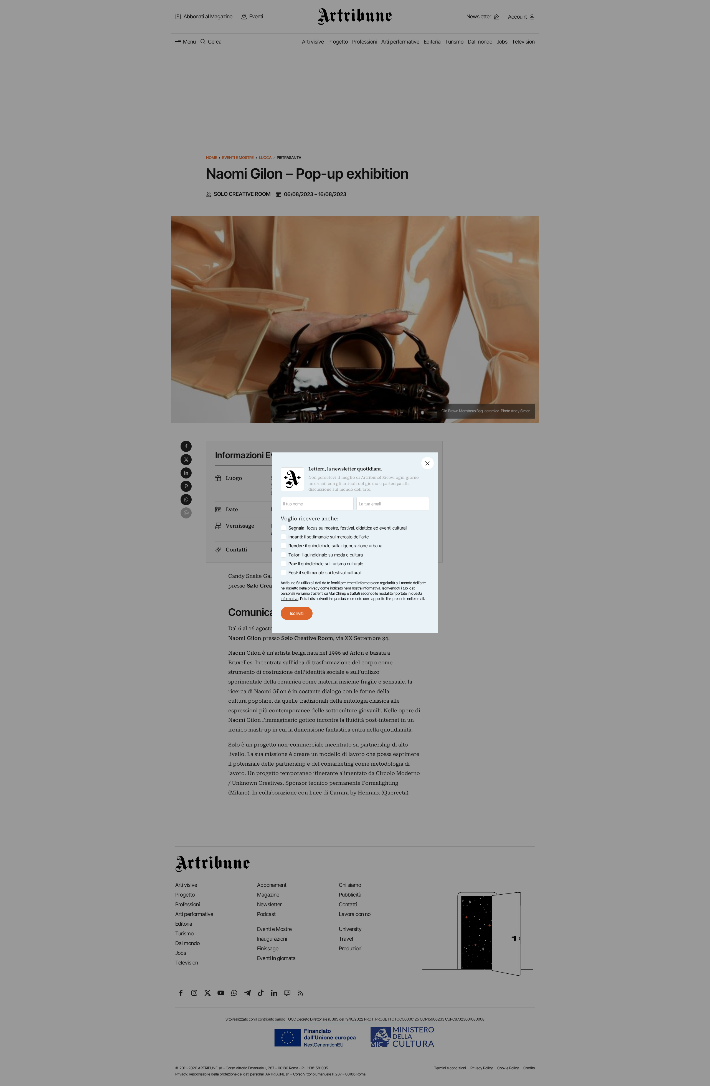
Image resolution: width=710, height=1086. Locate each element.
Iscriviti (296, 613)
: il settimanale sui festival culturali (324, 572)
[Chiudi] (427, 463)
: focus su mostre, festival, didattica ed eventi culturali (347, 528)
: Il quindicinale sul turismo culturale (325, 563)
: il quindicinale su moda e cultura (325, 555)
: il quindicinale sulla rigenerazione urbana (335, 546)
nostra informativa (366, 588)
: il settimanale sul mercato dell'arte (328, 537)
